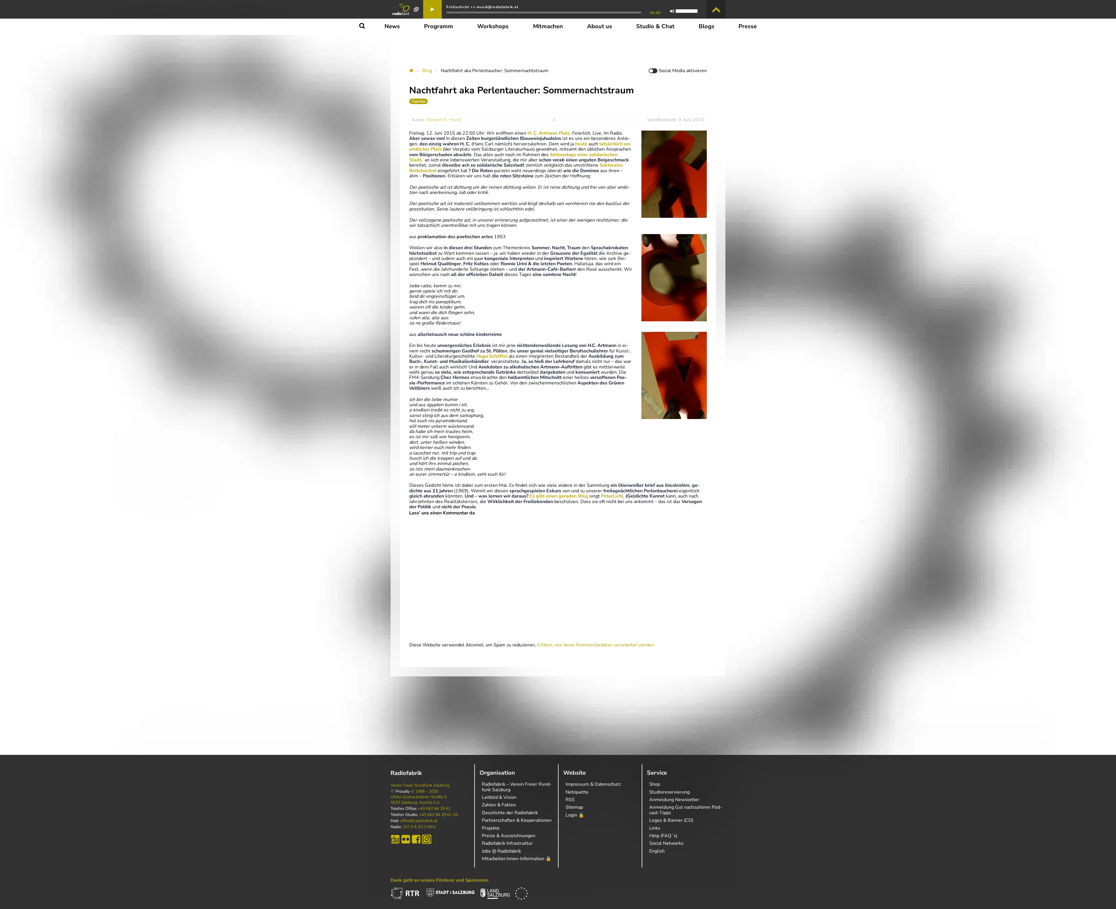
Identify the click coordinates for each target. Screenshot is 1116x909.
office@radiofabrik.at (418, 821)
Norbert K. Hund (443, 120)
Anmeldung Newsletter (674, 799)
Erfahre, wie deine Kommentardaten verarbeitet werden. (596, 645)
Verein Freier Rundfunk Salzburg (420, 785)
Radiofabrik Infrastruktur (507, 843)
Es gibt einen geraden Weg (559, 496)
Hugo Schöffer (491, 356)
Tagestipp (418, 101)
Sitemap (574, 807)
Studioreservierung (669, 792)
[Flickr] (405, 839)
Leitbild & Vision (499, 797)
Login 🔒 (575, 815)
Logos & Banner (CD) (671, 820)
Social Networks (666, 843)
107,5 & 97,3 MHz (419, 827)
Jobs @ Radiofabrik (501, 851)
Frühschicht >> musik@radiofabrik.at (482, 7)
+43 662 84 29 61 (434, 808)
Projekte (491, 828)
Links (654, 828)
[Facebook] (416, 839)
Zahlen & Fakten (499, 805)
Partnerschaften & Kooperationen (517, 820)
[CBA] (395, 839)
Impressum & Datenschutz (593, 784)
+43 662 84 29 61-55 (438, 814)
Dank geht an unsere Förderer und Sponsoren (439, 880)
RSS (570, 799)
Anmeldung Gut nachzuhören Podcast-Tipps (685, 810)
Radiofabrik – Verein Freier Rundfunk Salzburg (517, 787)
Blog (427, 70)
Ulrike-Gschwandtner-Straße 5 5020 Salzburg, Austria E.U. (419, 799)
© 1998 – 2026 (424, 791)
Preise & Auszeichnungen (508, 836)
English (657, 851)
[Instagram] (426, 839)
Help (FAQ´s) (663, 836)
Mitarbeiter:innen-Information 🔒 (516, 858)
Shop (654, 784)
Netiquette (577, 792)
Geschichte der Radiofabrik (510, 813)
